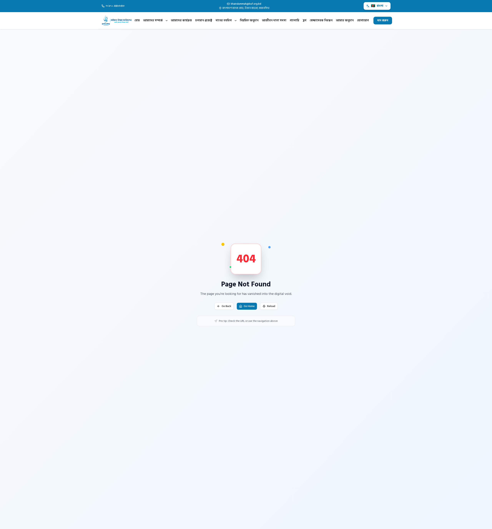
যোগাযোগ (363, 20)
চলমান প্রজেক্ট (203, 20)
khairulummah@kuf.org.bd (246, 4)
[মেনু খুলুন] (166, 20)
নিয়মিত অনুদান (249, 20)
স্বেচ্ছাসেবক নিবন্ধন (321, 20)
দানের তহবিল (224, 20)
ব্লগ (304, 20)
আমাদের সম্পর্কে (153, 20)
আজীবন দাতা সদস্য (274, 20)
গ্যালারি (294, 20)
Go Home (249, 306)
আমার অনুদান (345, 20)
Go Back (226, 306)
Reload (271, 306)
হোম (137, 20)
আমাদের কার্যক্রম (181, 20)
